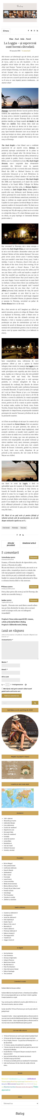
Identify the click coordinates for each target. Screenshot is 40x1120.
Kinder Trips (7, 922)
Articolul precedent (11, 544)
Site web (5, 677)
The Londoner (8, 973)
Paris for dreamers (9, 967)
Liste (25, 1084)
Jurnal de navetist (9, 839)
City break (6, 528)
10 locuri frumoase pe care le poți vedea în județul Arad (21, 1036)
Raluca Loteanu (8, 933)
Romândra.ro (8, 843)
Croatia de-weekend (10, 827)
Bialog (20, 1113)
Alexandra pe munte (10, 821)
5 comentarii (26, 51)
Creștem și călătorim (10, 913)
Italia (22, 39)
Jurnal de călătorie (9, 917)
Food (17, 39)
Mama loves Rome (9, 962)
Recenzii (5, 1079)
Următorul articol (29, 543)
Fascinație (7, 877)
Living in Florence (9, 960)
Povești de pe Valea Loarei (12, 888)
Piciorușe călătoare (9, 931)
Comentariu (7, 640)
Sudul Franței (20, 1081)
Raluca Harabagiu (9, 971)
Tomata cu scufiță (9, 897)
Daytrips (9, 1081)
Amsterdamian (8, 953)
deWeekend (31, 1079)
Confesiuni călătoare (10, 868)
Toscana (23, 528)
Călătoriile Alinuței (9, 823)
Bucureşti (34, 1081)
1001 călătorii (8, 818)
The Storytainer (8, 895)
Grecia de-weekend (10, 834)
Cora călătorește (9, 825)
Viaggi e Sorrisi (8, 940)
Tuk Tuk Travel (8, 845)
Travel (28, 39)
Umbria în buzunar (9, 848)
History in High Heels (10, 958)
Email (5, 669)
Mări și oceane (12, 1084)
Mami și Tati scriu (9, 924)
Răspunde (33, 557)
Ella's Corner (7, 875)
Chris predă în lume (9, 865)
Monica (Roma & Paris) (11, 886)
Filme (11, 39)
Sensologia (7, 893)
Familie (18, 1084)
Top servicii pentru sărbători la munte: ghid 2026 (17, 1002)
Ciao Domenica (8, 955)
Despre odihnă (15, 988)
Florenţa (15, 528)
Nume (5, 662)
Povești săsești (8, 890)
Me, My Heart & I (9, 964)
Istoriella (6, 836)
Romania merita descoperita (24, 1087)
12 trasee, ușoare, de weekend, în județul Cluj (18, 1045)
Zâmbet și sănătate (10, 899)
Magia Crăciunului (22, 1079)
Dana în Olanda (8, 870)
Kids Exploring (8, 919)
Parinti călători (8, 928)
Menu (7, 31)
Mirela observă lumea (10, 884)
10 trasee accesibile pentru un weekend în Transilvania (20, 1061)
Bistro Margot (8, 863)
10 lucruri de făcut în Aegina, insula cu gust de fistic (19, 1038)
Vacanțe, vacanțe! (9, 850)
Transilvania (12, 1079)
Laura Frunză (8, 879)
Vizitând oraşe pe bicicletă (12, 1058)
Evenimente (28, 1081)
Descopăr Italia (8, 832)
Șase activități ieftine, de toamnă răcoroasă (17, 1056)
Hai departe (7, 915)
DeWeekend (7, 872)
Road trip (14, 1081)
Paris (22, 1084)
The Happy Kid (8, 935)
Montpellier (4, 1084)
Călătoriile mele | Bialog (18, 625)
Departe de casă (9, 830)
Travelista (7, 938)
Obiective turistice (10, 1087)
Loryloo (4, 600)
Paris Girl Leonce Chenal (11, 969)
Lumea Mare (7, 841)
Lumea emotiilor (9, 881)
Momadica (7, 926)
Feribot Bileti (6, 993)
